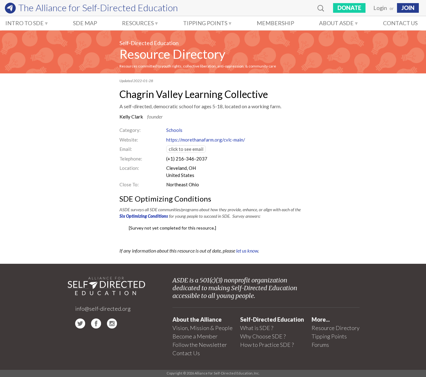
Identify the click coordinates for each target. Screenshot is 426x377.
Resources (138, 23)
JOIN (407, 7)
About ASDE (336, 23)
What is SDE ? (256, 327)
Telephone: (130, 158)
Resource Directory (172, 54)
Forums (320, 344)
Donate (349, 7)
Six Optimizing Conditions (143, 216)
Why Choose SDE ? (263, 336)
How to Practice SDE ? (267, 344)
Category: (130, 130)
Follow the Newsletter (199, 344)
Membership (275, 23)
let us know (247, 251)
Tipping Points (205, 23)
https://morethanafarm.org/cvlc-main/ (205, 139)
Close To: (129, 184)
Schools (174, 130)
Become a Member (195, 336)
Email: (125, 149)
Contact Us (400, 23)
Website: (128, 139)
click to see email (186, 149)
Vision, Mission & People (202, 327)
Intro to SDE (24, 23)
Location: (129, 168)
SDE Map (85, 23)
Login (380, 7)
